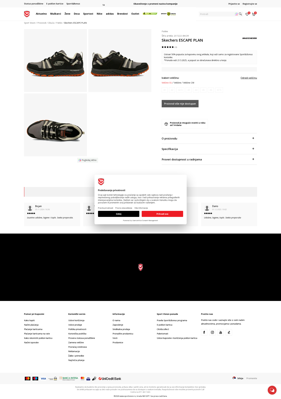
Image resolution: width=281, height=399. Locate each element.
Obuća (51, 22)
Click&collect (163, 329)
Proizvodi (41, 22)
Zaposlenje (118, 324)
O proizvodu (169, 138)
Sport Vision (29, 22)
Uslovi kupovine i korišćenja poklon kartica (177, 338)
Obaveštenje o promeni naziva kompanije (140, 4)
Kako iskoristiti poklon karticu (38, 338)
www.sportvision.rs (128, 396)
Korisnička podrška (77, 333)
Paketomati (162, 333)
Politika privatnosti (77, 329)
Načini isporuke (31, 342)
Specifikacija (170, 149)
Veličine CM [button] (188, 83)
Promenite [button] (251, 378)
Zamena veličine (76, 342)
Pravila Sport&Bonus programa (172, 320)
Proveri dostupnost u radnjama (182, 159)
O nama (116, 320)
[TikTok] (229, 332)
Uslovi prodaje (75, 324)
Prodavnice (118, 342)
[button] (48, 14)
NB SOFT (146, 396)
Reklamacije (74, 351)
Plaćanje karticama (33, 329)
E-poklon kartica (164, 324)
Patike (59, 22)
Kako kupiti (29, 320)
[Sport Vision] (27, 13)
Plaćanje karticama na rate (37, 333)
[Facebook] (204, 332)
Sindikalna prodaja (121, 329)
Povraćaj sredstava (77, 346)
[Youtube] (221, 332)
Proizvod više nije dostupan (180, 103)
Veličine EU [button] (167, 83)
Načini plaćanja (31, 324)
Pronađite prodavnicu (123, 333)
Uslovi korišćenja (76, 320)
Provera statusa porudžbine (81, 338)
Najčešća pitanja (76, 360)
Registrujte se (250, 3)
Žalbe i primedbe (76, 355)
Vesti (115, 338)
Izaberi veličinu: (170, 78)
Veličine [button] (177, 83)
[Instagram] (212, 332)
